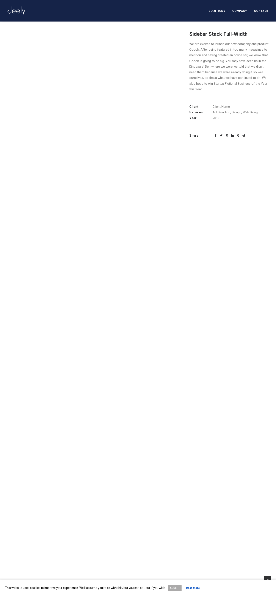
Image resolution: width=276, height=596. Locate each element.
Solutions (217, 11)
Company (239, 11)
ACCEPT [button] (175, 588)
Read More (193, 588)
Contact (261, 11)
